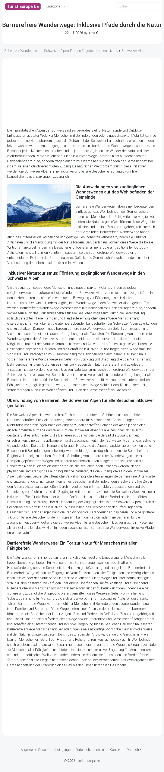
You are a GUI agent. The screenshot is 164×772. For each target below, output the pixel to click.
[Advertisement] (82, 93)
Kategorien (54, 6)
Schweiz (10, 51)
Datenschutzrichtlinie (91, 750)
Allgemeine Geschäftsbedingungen (46, 750)
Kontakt (116, 750)
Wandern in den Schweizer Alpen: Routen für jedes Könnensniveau (69, 51)
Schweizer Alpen (134, 51)
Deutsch (133, 750)
